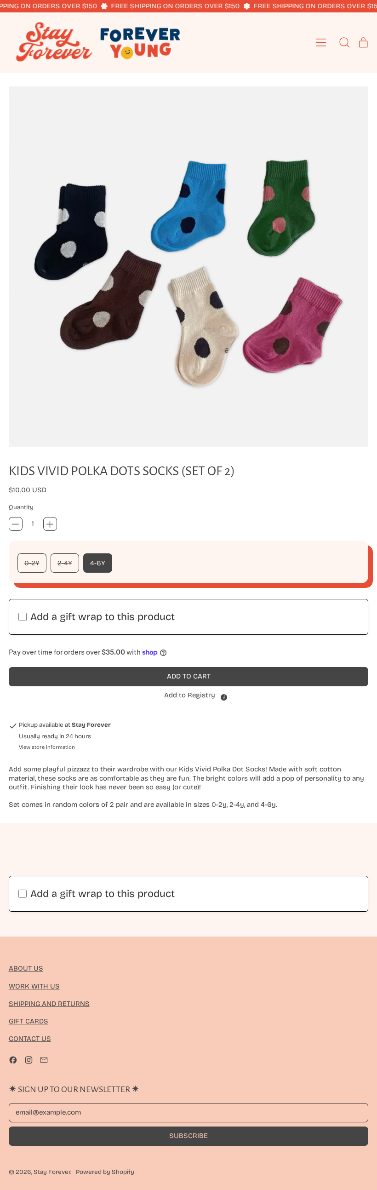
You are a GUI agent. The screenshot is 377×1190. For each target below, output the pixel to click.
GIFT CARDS (28, 1021)
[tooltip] (224, 697)
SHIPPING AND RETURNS (49, 1004)
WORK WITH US (34, 986)
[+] (50, 524)
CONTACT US (30, 1039)
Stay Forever (52, 1172)
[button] (189, 266)
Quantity (21, 507)
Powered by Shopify (105, 1172)
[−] (16, 524)
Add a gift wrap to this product (102, 617)
